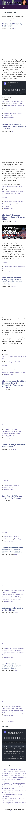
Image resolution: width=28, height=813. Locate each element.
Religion (16, 204)
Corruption (14, 431)
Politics (4, 204)
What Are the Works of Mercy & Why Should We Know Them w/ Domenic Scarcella (12, 281)
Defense (4, 594)
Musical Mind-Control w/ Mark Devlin (12, 25)
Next (12, 721)
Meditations (5, 650)
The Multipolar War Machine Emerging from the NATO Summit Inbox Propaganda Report (14, 779)
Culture (15, 113)
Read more (5, 109)
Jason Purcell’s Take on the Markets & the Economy (13, 497)
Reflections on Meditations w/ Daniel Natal (12, 609)
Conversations (8, 113)
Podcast (20, 113)
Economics (5, 433)
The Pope (5, 269)
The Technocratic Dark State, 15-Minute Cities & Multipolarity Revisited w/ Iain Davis (14, 384)
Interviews (21, 201)
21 (8, 721)
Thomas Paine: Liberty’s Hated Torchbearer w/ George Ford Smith (14, 126)
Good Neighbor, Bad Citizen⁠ (14, 362)
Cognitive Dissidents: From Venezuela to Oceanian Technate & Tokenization (13, 550)
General (20, 370)
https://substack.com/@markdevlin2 (12, 101)
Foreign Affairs (6, 597)
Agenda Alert (7, 429)
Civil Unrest (7, 706)
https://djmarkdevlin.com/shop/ (15, 105)
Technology (5, 436)
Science (22, 204)
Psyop (11, 115)
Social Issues (5, 206)
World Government (14, 436)
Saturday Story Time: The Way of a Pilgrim (13, 775)
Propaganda (5, 115)
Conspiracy (15, 429)
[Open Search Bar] (26, 7)
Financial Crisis (18, 594)
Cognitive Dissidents (18, 590)
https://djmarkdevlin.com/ (14, 103)
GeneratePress (14, 810)
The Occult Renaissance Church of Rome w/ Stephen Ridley (13, 217)
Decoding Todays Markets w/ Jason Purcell (14, 446)
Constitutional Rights (17, 706)
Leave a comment (9, 117)
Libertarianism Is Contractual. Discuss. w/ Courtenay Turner (11, 666)
